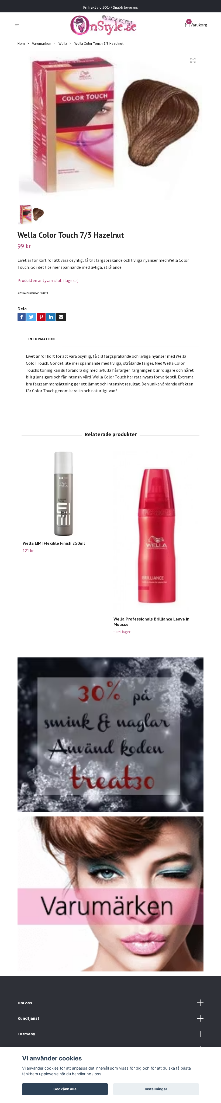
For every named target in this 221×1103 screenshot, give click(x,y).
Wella (62, 43)
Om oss (25, 1002)
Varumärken (41, 43)
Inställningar (156, 1089)
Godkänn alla (65, 1089)
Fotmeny (26, 1033)
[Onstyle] (103, 25)
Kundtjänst (28, 1018)
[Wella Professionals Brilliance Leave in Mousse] (155, 531)
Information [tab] (41, 339)
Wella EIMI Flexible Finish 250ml (54, 543)
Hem (21, 43)
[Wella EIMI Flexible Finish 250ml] (65, 493)
